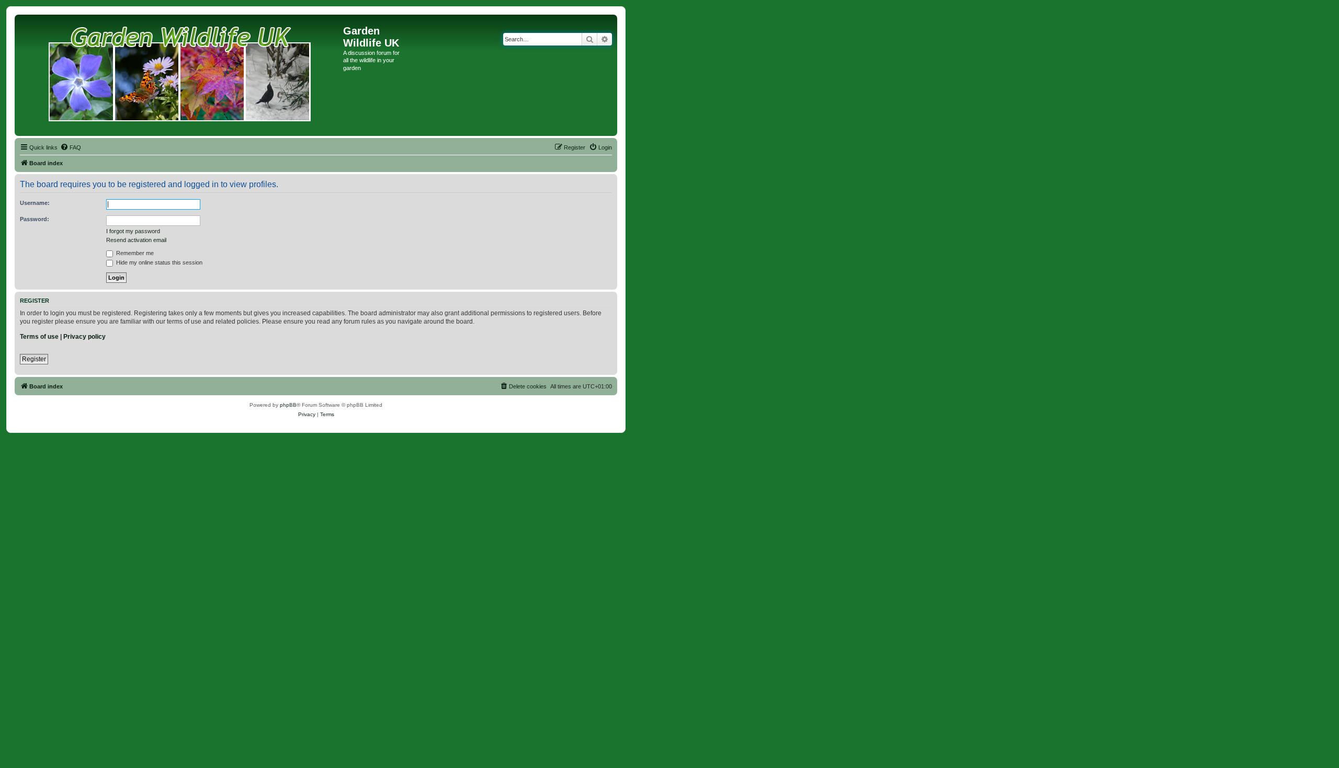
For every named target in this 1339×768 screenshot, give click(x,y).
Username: (35, 203)
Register (34, 359)
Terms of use (39, 336)
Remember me (134, 253)
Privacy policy (84, 336)
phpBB (288, 405)
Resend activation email (136, 240)
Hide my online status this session (158, 262)
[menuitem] (70, 147)
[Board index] (180, 75)
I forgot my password (133, 231)
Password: (34, 219)
